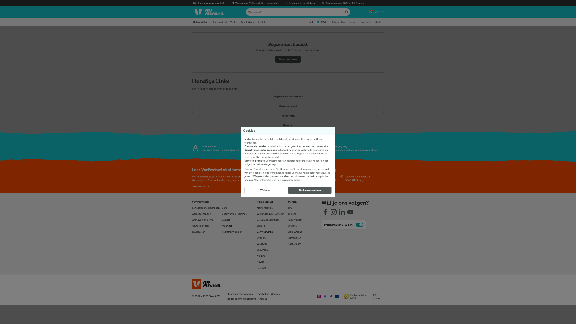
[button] (310, 190)
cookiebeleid (293, 180)
